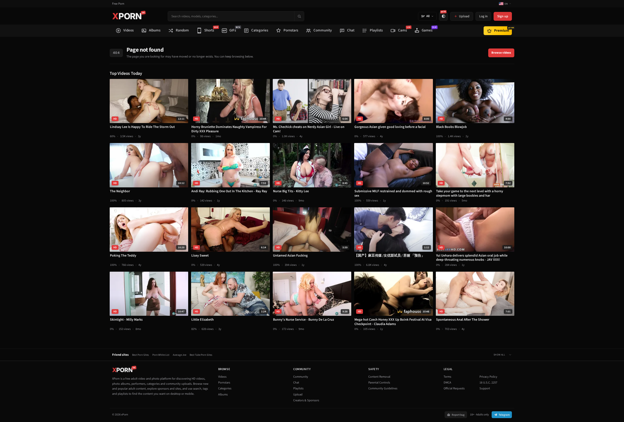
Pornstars (224, 382)
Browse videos (501, 52)
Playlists (298, 388)
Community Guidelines (382, 388)
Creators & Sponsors (306, 400)
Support (484, 388)
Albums (223, 394)
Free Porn (118, 3)
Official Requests (454, 388)
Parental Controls (379, 382)
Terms (447, 376)
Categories (224, 388)
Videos (222, 376)
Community (300, 376)
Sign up (502, 16)
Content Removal (379, 376)
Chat (296, 382)
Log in (483, 16)
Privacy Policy (488, 376)
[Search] (299, 16)
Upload (297, 394)
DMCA (447, 382)
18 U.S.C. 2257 (488, 382)
